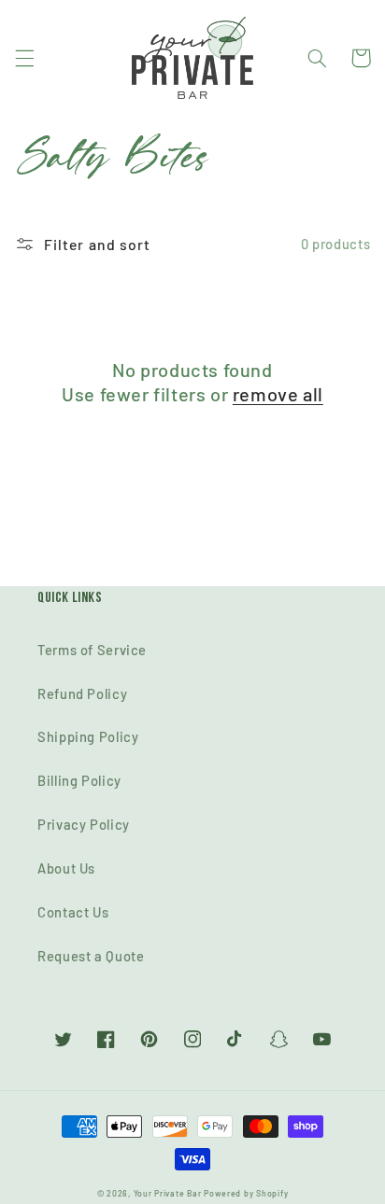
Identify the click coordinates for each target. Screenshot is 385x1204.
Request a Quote (90, 955)
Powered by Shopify (246, 1193)
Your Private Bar (168, 1193)
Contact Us (72, 911)
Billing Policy (79, 780)
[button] (24, 57)
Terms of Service (92, 649)
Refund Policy (82, 693)
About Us (66, 868)
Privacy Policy (83, 824)
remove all (278, 394)
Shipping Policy (87, 736)
